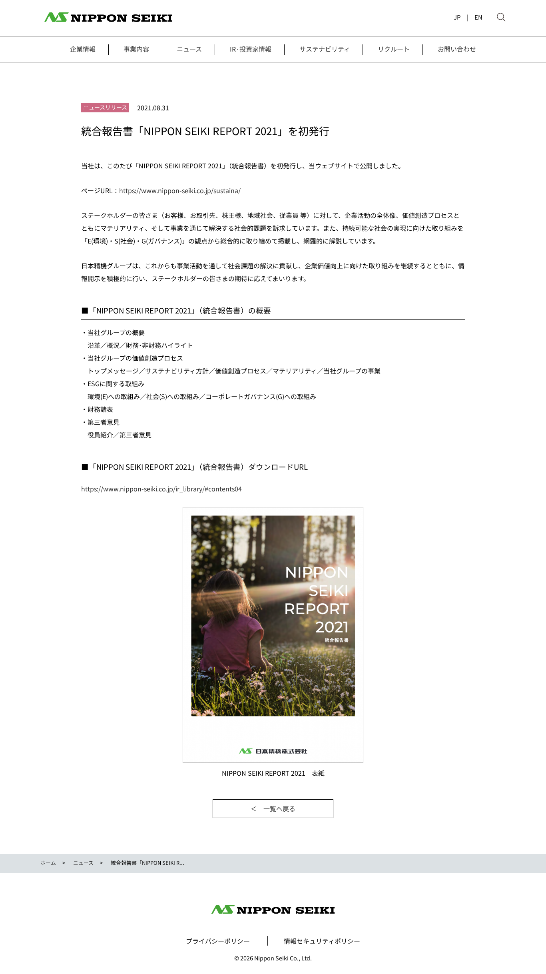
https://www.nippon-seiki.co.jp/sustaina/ (180, 190)
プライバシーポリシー (218, 941)
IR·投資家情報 (250, 49)
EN (478, 17)
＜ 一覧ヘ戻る (273, 808)
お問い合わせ (457, 49)
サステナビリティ (324, 49)
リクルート (394, 49)
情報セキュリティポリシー (322, 941)
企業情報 (83, 49)
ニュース (189, 49)
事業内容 (136, 49)
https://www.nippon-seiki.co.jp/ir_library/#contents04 (161, 488)
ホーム (48, 862)
